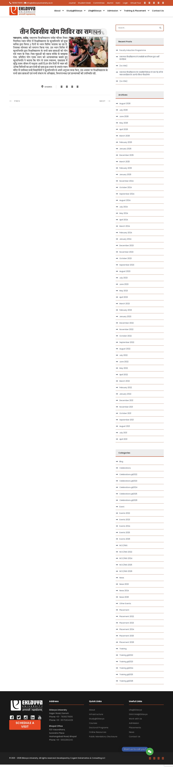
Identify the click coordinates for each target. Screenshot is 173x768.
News (121, 577)
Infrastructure (96, 714)
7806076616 (17, 3)
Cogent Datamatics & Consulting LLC (87, 758)
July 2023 (123, 278)
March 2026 (124, 136)
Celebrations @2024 (128, 487)
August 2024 (125, 200)
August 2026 (124, 103)
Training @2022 (126, 655)
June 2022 (123, 361)
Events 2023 (124, 519)
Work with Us (135, 718)
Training (123, 648)
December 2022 (126, 323)
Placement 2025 (126, 635)
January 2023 (125, 316)
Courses (93, 723)
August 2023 (124, 271)
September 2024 (126, 194)
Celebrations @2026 (128, 500)
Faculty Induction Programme (132, 50)
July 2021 (123, 432)
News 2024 (124, 590)
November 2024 (126, 181)
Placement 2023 (126, 623)
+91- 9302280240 (64, 739)
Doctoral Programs (98, 727)
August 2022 (124, 348)
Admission (112, 10)
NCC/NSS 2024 (125, 558)
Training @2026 (126, 681)
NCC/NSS (123, 545)
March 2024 (124, 226)
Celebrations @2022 (128, 474)
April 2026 (123, 129)
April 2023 (123, 297)
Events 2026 (124, 539)
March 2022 (124, 381)
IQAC (118, 3)
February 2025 (125, 168)
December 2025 (126, 155)
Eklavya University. (30, 758)
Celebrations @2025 (128, 494)
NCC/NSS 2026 (125, 571)
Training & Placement (135, 10)
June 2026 (124, 116)
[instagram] (163, 3)
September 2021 (126, 419)
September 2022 (126, 342)
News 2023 (124, 584)
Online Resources (97, 732)
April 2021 (123, 439)
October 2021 (125, 413)
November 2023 (126, 252)
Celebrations (125, 468)
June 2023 (123, 284)
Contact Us (158, 10)
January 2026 (125, 148)
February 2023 (125, 310)
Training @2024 (126, 668)
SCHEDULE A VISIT (25, 725)
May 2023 (123, 290)
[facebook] (145, 3)
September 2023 (126, 265)
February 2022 (125, 387)
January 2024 (125, 239)
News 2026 (124, 597)
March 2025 (124, 161)
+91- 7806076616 (64, 716)
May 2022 (123, 368)
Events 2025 (124, 532)
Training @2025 (126, 674)
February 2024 (125, 232)
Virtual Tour (135, 3)
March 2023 (124, 303)
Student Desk (84, 3)
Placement (124, 610)
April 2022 (123, 374)
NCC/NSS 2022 (125, 552)
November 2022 (126, 329)
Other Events (125, 603)
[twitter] (154, 3)
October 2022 (125, 336)
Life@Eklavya (94, 10)
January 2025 (125, 174)
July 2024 (123, 207)
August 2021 (124, 426)
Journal (72, 3)
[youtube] (158, 3)
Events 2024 (124, 526)
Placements (135, 727)
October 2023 (125, 258)
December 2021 (126, 400)
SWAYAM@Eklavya (138, 714)
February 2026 (125, 142)
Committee (98, 3)
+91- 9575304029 (64, 720)
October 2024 (125, 187)
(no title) (123, 65)
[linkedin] (149, 3)
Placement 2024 (126, 629)
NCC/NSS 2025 (125, 565)
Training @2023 (126, 661)
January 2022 (125, 394)
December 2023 (126, 245)
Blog (121, 461)
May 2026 (123, 123)
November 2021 (126, 407)
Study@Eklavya (74, 10)
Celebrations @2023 (128, 481)
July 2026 (123, 110)
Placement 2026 (126, 642)
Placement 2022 (126, 616)
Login (125, 3)
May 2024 (123, 213)
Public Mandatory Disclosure (103, 736)
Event (121, 506)
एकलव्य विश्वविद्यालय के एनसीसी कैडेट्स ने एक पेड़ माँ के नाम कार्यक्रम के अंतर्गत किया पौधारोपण (141, 73)
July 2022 (123, 355)
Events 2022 (124, 513)
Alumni (110, 3)
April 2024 (123, 219)
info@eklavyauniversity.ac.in (39, 3)
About (57, 10)
